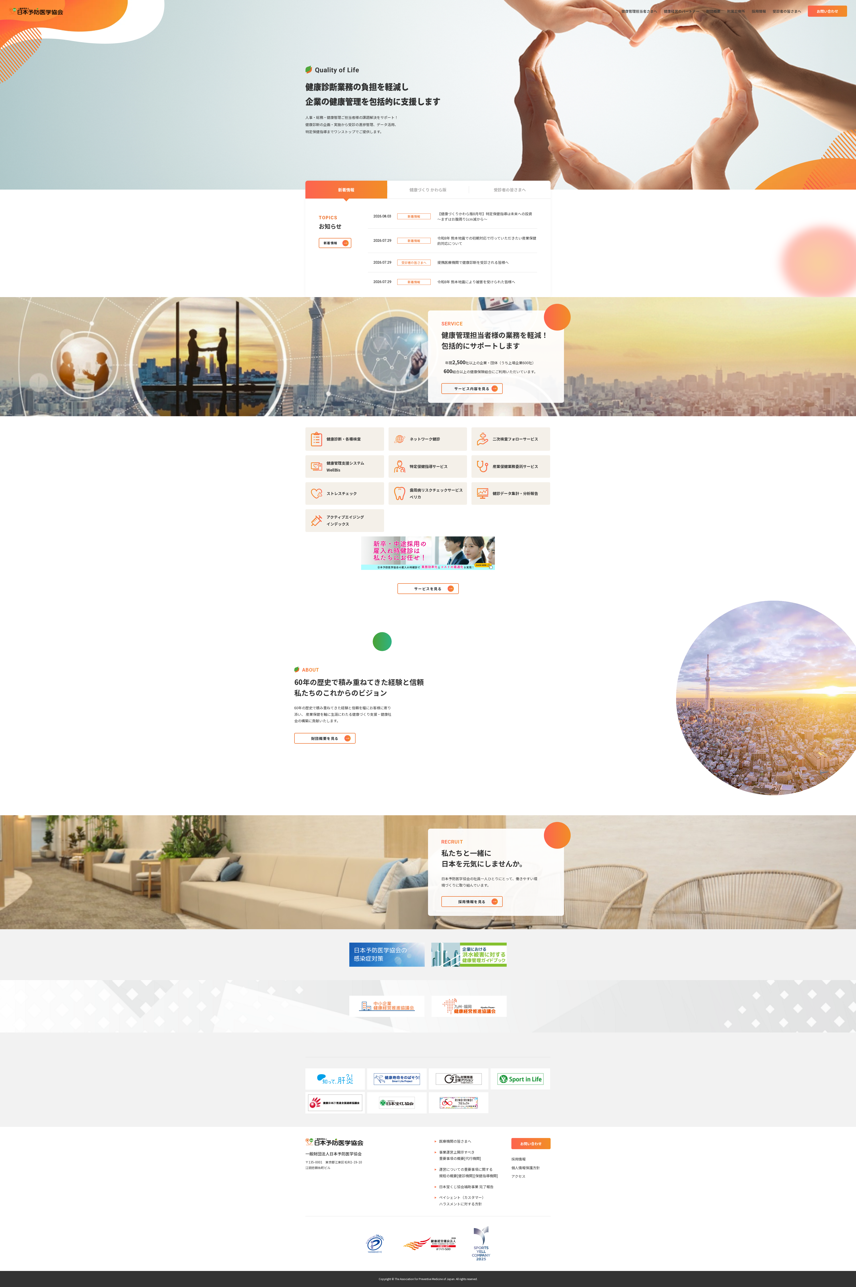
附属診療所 (736, 11)
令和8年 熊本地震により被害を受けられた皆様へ (476, 281)
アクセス (518, 1176)
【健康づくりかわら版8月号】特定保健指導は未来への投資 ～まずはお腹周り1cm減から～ (486, 216)
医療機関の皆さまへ (455, 1141)
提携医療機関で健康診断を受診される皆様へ (473, 262)
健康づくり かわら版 (428, 189)
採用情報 (759, 11)
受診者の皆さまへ (787, 11)
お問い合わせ (827, 11)
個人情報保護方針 (525, 1167)
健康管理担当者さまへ (639, 11)
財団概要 (713, 11)
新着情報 (346, 189)
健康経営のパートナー (682, 11)
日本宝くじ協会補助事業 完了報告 (466, 1186)
